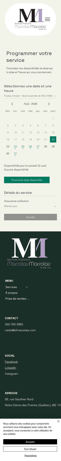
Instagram (11, 374)
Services (11, 287)
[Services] (27, 287)
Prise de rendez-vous (18, 298)
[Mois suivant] (49, 104)
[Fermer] (56, 423)
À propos (11, 293)
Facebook (11, 362)
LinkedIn (10, 368)
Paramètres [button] (31, 455)
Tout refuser (30, 449)
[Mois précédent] (12, 104)
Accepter (30, 441)
